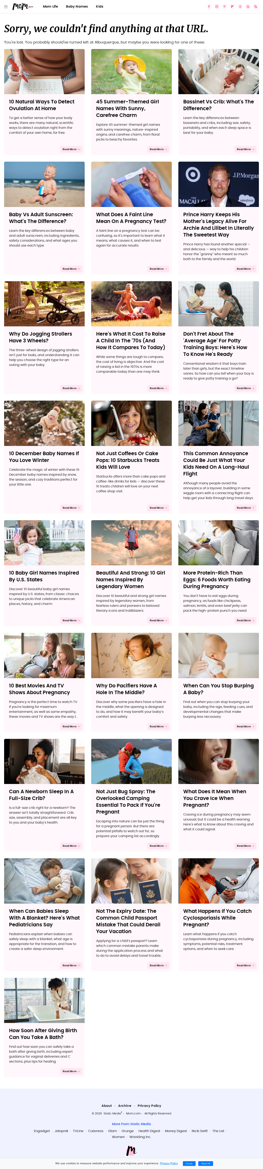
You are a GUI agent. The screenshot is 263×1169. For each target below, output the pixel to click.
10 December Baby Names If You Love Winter (44, 457)
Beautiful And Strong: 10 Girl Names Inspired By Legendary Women (130, 580)
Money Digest (176, 1131)
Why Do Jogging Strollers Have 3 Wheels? (40, 337)
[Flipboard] (232, 6)
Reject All (205, 1163)
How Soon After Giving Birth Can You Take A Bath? (43, 1034)
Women (118, 1137)
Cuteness (95, 1131)
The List (218, 1131)
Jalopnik (61, 1131)
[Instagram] (217, 6)
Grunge (128, 1131)
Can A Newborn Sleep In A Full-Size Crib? (41, 795)
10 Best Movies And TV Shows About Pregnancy (39, 689)
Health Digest (149, 1131)
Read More (69, 149)
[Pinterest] (224, 6)
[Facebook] (209, 6)
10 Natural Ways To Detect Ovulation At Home (41, 105)
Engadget (42, 1131)
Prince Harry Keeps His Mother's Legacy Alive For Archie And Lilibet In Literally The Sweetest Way (218, 225)
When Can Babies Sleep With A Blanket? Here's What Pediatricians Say (44, 918)
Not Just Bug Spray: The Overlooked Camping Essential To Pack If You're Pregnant (128, 802)
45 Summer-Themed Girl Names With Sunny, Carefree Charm (127, 108)
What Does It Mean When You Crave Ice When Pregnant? (214, 798)
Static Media (112, 1113)
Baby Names (77, 6)
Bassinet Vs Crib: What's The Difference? (218, 105)
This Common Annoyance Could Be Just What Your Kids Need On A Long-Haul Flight (216, 464)
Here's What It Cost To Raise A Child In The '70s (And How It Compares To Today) (130, 341)
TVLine (78, 1131)
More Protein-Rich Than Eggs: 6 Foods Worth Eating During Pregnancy (216, 580)
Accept (189, 1163)
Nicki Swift (200, 1131)
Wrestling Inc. (140, 1137)
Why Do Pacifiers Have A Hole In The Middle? (126, 689)
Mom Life (50, 6)
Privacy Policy (149, 1105)
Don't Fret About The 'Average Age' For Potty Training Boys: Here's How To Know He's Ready (215, 344)
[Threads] (240, 6)
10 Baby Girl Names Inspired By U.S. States (44, 576)
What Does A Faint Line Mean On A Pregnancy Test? (131, 218)
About (107, 1105)
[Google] (248, 6)
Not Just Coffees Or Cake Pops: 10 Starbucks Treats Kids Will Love (127, 460)
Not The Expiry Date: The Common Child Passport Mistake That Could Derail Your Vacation (128, 921)
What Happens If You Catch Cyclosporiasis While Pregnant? (217, 918)
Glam (112, 1131)
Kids (99, 6)
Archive (124, 1105)
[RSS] (256, 6)
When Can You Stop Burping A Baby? (218, 689)
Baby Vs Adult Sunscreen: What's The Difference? (41, 218)
